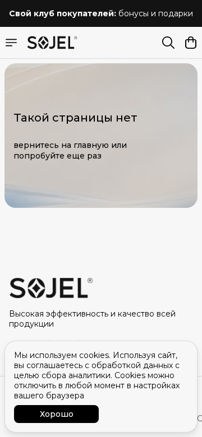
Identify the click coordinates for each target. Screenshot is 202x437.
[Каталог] (11, 42)
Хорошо (57, 414)
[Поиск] (168, 42)
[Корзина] (191, 42)
